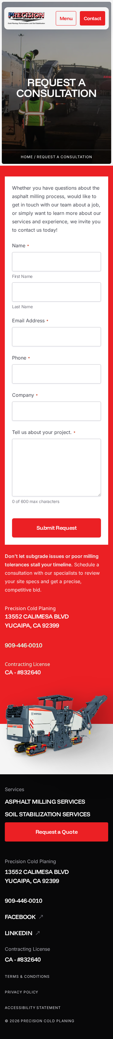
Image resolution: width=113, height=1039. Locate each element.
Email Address (30, 321)
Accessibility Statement (33, 1007)
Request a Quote (57, 831)
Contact (92, 18)
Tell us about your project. (43, 432)
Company (25, 395)
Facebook (20, 916)
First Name (22, 276)
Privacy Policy (21, 992)
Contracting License (27, 664)
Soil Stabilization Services (47, 814)
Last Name (22, 306)
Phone (21, 358)
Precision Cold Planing (30, 608)
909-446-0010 (23, 645)
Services (14, 789)
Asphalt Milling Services (45, 801)
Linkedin (18, 933)
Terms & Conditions (27, 976)
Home (27, 157)
